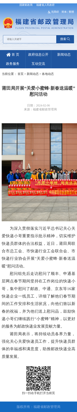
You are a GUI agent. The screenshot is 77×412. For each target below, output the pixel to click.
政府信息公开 (38, 54)
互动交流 (38, 64)
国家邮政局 (26, 5)
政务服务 (12, 64)
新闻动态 (64, 54)
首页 (21, 73)
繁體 (71, 11)
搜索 (63, 39)
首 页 (15, 54)
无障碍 (55, 11)
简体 (64, 11)
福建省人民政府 (45, 5)
